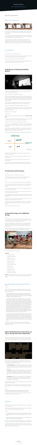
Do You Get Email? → (9, 50)
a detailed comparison (23, 31)
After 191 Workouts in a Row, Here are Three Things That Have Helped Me (18, 332)
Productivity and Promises (14, 171)
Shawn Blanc (18, 4)
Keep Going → (8, 401)
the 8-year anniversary (8, 421)
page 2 (6, 290)
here (28, 103)
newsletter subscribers (13, 360)
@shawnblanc (18, 441)
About (12, 6)
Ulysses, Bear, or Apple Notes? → (12, 20)
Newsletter (24, 6)
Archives (15, 6)
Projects (19, 6)
